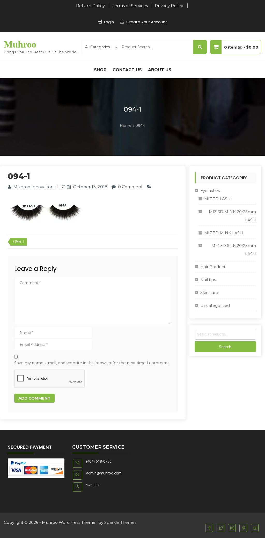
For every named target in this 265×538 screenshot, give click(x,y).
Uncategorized (215, 305)
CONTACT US (127, 69)
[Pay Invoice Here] (36, 467)
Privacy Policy (169, 5)
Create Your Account (146, 22)
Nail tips (208, 279)
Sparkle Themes (120, 522)
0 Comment (130, 186)
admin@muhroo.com (104, 473)
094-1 (18, 241)
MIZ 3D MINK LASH (223, 232)
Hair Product (212, 266)
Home (125, 125)
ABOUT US (159, 69)
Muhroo (20, 44)
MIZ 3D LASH (217, 198)
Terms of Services (130, 5)
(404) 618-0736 (99, 461)
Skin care (209, 292)
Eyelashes (210, 190)
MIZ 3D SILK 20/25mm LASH (233, 249)
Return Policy (90, 5)
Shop (100, 69)
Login (109, 22)
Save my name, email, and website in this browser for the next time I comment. (92, 362)
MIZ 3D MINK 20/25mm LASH (232, 215)
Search (225, 347)
